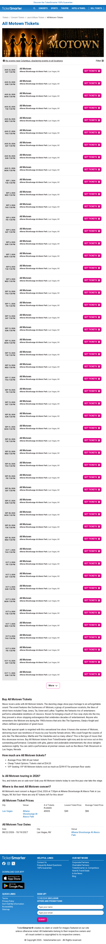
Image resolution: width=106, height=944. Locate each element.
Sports (54, 8)
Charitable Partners (80, 865)
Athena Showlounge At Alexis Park (30, 814)
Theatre (64, 8)
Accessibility (7, 907)
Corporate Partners (80, 862)
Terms (5, 898)
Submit (42, 920)
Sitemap (6, 909)
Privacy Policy (8, 901)
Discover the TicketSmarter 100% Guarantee (53, 2)
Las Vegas (7, 811)
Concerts (43, 8)
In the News (77, 873)
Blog (74, 876)
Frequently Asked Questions (49, 865)
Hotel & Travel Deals (80, 871)
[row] (53, 71)
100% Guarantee (44, 868)
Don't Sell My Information (13, 904)
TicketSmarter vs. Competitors (85, 868)
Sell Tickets (96, 8)
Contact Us (42, 862)
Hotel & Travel (78, 8)
